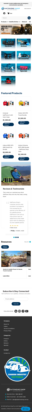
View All (27, 242)
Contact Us (7, 353)
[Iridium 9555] (16, 29)
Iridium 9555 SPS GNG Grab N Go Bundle (8, 147)
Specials (6, 345)
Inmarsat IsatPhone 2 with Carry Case (8, 115)
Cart (11, 13)
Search (29, 18)
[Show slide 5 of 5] (19, 33)
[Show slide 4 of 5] (17, 33)
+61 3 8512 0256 (21, 396)
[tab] (14, 237)
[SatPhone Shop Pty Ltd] (12, 8)
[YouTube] (26, 311)
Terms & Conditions (9, 328)
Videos (5, 247)
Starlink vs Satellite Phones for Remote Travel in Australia (12, 270)
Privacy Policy (7, 330)
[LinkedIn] (15, 311)
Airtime (6, 341)
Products (4, 21)
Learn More (6, 275)
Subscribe (16, 303)
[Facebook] (23, 311)
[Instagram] (19, 311)
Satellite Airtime (13, 21)
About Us (6, 324)
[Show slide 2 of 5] (14, 33)
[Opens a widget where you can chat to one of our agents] (25, 409)
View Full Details (7, 124)
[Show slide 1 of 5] (12, 33)
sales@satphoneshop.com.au (20, 399)
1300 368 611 (27, 8)
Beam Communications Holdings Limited (18, 408)
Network (24, 21)
